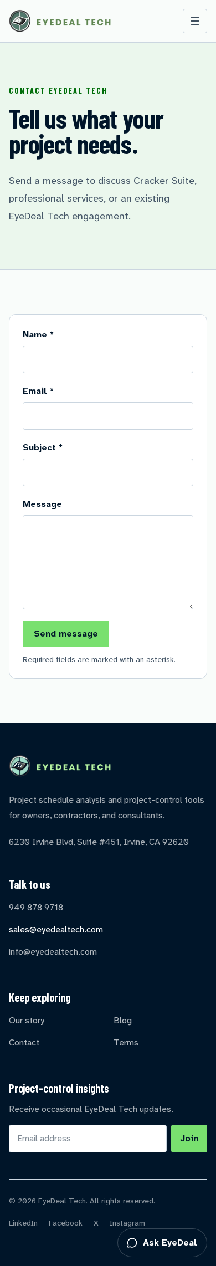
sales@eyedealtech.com (56, 929)
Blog (123, 1020)
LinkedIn (23, 1223)
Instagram (127, 1223)
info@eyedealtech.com (53, 951)
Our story (26, 1020)
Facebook (66, 1223)
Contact (24, 1042)
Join (189, 1138)
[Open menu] (195, 21)
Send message (66, 633)
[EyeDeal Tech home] (60, 21)
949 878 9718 (36, 907)
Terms (126, 1042)
